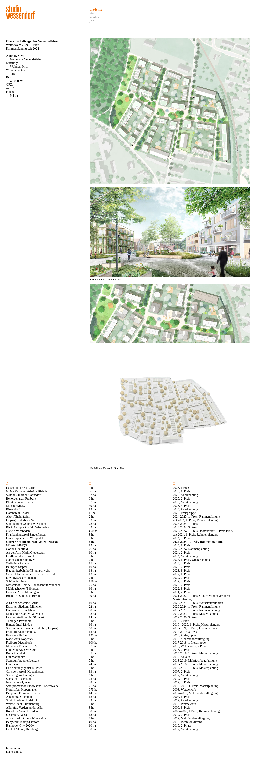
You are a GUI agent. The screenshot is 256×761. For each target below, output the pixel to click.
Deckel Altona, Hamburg (22, 729)
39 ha (92, 595)
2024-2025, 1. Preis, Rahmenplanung (196, 516)
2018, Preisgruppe (184, 635)
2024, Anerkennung (185, 556)
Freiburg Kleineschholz (21, 631)
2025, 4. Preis (181, 505)
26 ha (92, 549)
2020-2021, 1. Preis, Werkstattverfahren (198, 603)
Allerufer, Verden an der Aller (24, 707)
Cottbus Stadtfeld (17, 549)
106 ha (93, 642)
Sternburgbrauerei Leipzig (22, 660)
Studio (94, 13)
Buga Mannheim (16, 653)
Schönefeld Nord (17, 581)
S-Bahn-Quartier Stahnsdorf (23, 495)
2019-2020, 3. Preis (185, 617)
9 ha (91, 556)
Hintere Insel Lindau (19, 624)
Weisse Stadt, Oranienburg (23, 704)
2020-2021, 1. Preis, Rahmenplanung (196, 610)
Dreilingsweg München (21, 577)
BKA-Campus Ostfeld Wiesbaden (27, 527)
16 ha (92, 588)
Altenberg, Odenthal (19, 696)
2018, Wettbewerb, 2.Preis (189, 646)
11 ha (92, 513)
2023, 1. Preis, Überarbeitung (191, 559)
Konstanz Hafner (17, 635)
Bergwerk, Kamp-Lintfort (22, 722)
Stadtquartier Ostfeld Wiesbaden (26, 523)
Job (92, 21)
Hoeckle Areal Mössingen (22, 592)
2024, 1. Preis (181, 545)
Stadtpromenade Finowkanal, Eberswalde (32, 686)
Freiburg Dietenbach (19, 642)
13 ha (92, 509)
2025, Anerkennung (185, 502)
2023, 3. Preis (181, 563)
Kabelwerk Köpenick (19, 639)
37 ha (92, 495)
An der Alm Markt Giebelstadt (25, 552)
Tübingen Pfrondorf (18, 621)
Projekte (96, 9)
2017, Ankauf (181, 657)
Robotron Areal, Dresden (22, 711)
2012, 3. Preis (181, 678)
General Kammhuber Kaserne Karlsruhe (31, 574)
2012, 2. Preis (181, 714)
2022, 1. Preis (181, 574)
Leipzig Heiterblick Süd (21, 520)
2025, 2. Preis (181, 498)
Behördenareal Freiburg (21, 498)
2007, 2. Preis (181, 671)
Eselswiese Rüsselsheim (21, 610)
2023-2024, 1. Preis (185, 523)
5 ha (91, 592)
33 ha (92, 671)
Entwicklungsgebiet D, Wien (24, 668)
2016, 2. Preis (181, 649)
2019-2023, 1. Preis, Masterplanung (195, 613)
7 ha (91, 577)
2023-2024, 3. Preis (185, 527)
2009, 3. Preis (181, 707)
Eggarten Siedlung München (24, 606)
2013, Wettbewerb (184, 704)
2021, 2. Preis (181, 592)
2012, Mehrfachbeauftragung (191, 718)
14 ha (92, 617)
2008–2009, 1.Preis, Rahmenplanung (196, 711)
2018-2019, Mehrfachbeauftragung (195, 660)
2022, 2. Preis (181, 577)
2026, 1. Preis (181, 491)
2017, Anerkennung (185, 675)
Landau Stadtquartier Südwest (25, 617)
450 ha (93, 531)
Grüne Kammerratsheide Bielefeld (27, 491)
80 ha (92, 711)
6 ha (91, 498)
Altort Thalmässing (18, 516)
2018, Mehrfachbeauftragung (191, 639)
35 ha (92, 653)
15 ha (92, 563)
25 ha (92, 585)
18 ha (92, 570)
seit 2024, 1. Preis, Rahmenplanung (195, 520)
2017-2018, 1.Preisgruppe (189, 642)
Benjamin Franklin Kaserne (23, 693)
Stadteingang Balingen (20, 675)
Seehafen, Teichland (19, 678)
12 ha (92, 545)
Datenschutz (14, 751)
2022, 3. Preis (181, 588)
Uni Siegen (13, 664)
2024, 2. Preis (181, 552)
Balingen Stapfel (16, 567)
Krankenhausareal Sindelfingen (26, 534)
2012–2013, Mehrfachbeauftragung (195, 693)
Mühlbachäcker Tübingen (22, 588)
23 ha (92, 700)
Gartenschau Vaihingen (20, 559)
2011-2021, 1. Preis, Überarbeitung (195, 628)
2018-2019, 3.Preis (185, 631)
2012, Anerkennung (185, 700)
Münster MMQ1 (16, 505)
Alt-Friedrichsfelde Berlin (22, 603)
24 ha (92, 664)
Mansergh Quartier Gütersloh (24, 613)
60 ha (92, 610)
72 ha (92, 523)
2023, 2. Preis (181, 567)
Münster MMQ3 (16, 545)
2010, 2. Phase (182, 725)
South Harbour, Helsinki (21, 700)
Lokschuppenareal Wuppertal (24, 538)
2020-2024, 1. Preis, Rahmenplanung (196, 606)
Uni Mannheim (15, 657)
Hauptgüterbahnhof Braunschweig (28, 570)
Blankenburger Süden (20, 502)
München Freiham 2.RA (21, 646)
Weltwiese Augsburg (19, 563)
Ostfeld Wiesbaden (18, 531)
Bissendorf (13, 509)
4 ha (91, 675)
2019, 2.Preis (181, 621)
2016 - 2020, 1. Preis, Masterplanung (196, 624)
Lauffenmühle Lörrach (20, 556)
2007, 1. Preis (181, 696)
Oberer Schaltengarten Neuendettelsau (32, 541)
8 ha (91, 534)
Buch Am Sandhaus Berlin (23, 595)
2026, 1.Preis (181, 487)
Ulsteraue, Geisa (16, 714)
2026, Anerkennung (185, 495)
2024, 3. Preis (181, 538)
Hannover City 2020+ (20, 725)
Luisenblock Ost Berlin (20, 487)
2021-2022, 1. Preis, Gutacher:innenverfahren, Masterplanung (202, 597)
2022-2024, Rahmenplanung (191, 549)
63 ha (92, 520)
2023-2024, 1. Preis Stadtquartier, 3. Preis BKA (203, 531)
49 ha (92, 505)
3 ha (91, 487)
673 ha (93, 689)
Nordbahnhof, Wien (18, 682)
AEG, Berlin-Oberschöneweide (26, 718)
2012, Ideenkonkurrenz (187, 722)
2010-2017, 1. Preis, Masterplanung (195, 668)
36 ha (92, 491)
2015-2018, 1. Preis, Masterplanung (195, 653)
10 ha (92, 552)
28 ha (92, 682)
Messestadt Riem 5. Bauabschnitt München (33, 585)
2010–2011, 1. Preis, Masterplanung (195, 686)
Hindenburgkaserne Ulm (21, 649)
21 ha (92, 686)
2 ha (91, 516)
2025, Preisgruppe (184, 513)
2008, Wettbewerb (184, 689)
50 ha (92, 729)
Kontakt (95, 17)
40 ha (92, 628)
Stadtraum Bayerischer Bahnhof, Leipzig (32, 628)
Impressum (13, 748)
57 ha (92, 502)
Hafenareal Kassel (17, 513)
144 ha (93, 693)
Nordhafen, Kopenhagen (21, 689)
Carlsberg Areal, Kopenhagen (25, 671)
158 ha (93, 581)
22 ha (92, 606)
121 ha (93, 635)
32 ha (92, 527)
